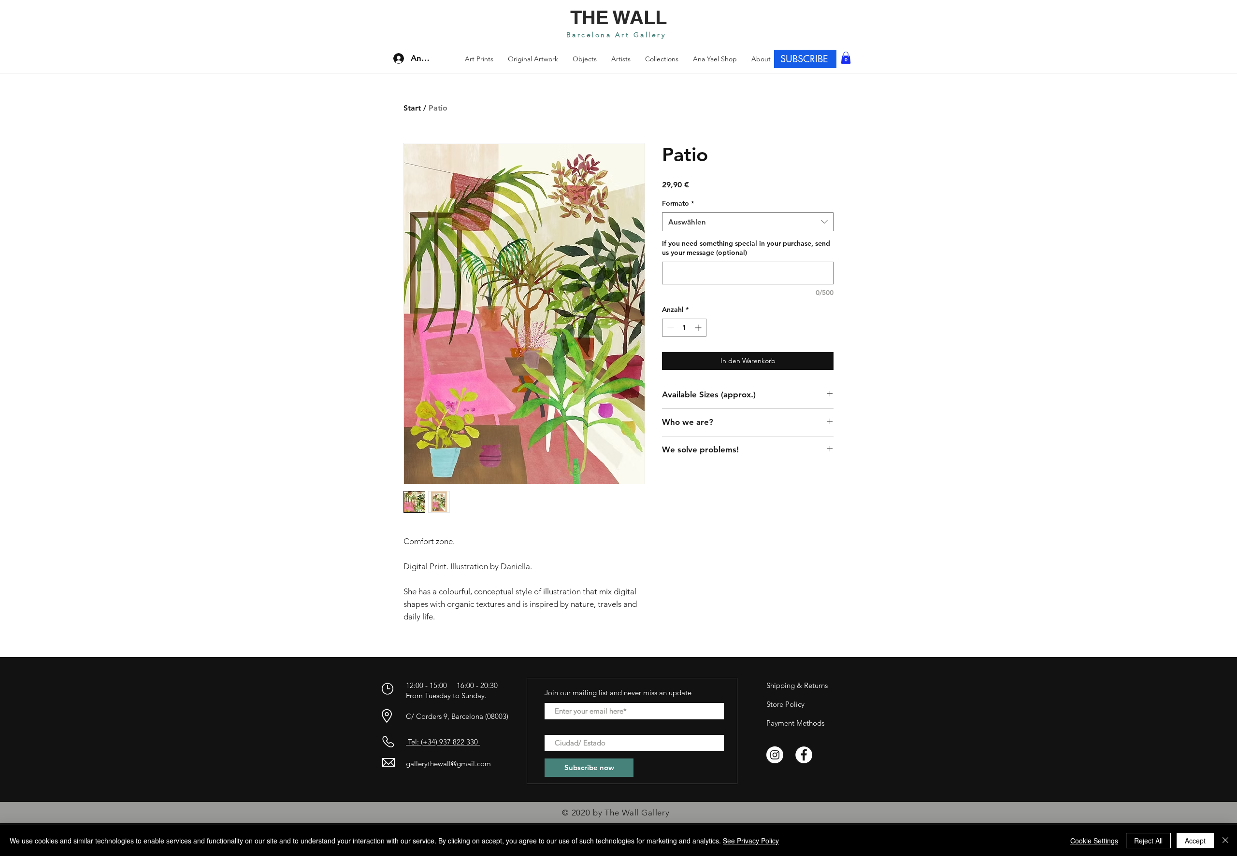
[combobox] (748, 221)
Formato (678, 203)
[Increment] (699, 327)
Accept (1195, 840)
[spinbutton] (684, 327)
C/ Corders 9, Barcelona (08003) (457, 716)
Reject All (1148, 840)
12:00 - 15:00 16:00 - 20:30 (453, 685)
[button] (662, 59)
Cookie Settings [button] (1094, 840)
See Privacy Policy (751, 840)
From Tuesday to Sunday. (446, 695)
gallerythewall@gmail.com (448, 763)
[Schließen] (1225, 840)
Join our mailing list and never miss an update (618, 692)
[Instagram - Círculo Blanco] (774, 754)
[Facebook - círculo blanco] (803, 754)
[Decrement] (669, 327)
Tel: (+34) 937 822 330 (443, 741)
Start (412, 107)
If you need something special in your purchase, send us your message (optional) (746, 248)
